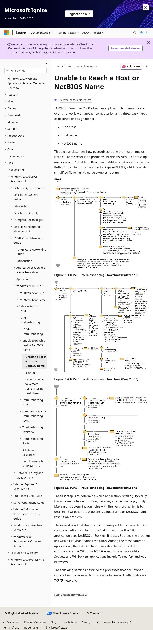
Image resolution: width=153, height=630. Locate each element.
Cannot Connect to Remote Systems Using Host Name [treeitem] (35, 386)
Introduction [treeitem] (21, 206)
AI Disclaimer (11, 622)
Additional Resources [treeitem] (28, 452)
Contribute (70, 622)
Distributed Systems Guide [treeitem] (26, 197)
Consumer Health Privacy (113, 622)
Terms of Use (11, 627)
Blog (53, 622)
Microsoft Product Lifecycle (27, 48)
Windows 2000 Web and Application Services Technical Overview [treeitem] (26, 83)
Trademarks (31, 627)
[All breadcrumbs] (57, 67)
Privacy (85, 622)
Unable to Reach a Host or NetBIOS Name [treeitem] (35, 361)
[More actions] (146, 67)
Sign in (144, 32)
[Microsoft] (6, 32)
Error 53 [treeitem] (30, 372)
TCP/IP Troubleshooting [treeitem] (32, 331)
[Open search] (134, 32)
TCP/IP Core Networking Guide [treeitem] (31, 252)
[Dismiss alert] (146, 7)
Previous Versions (35, 622)
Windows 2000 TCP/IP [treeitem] (32, 292)
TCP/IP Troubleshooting (79, 66)
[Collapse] (46, 63)
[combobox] (25, 71)
